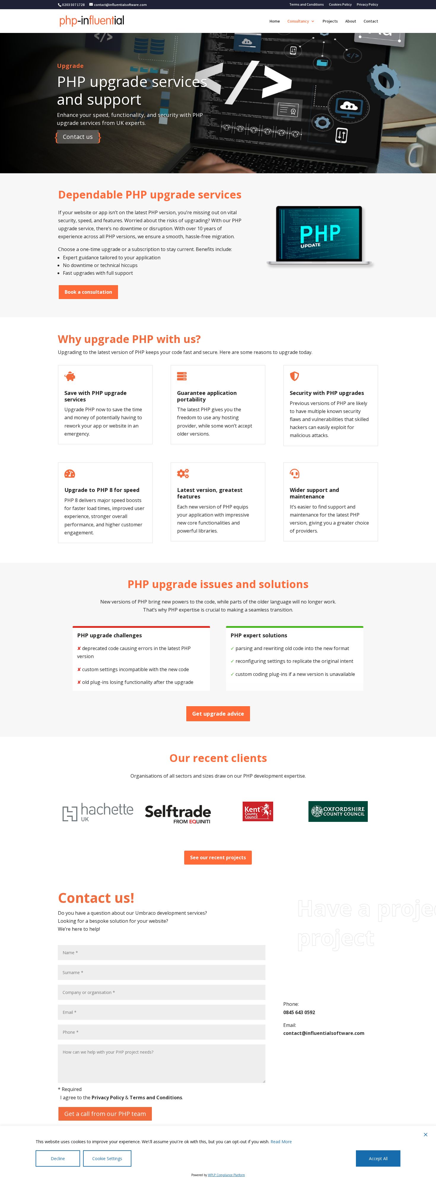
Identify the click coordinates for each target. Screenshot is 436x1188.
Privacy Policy (367, 5)
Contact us (78, 137)
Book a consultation (88, 292)
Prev (55, 814)
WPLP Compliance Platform (226, 1175)
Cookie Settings (107, 1158)
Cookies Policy (340, 5)
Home (274, 21)
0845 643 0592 (299, 1012)
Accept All (378, 1158)
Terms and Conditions (306, 5)
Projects (330, 21)
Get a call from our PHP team (105, 1114)
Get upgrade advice (218, 713)
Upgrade (70, 66)
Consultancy (298, 21)
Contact (371, 21)
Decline (58, 1158)
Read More (281, 1141)
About (350, 21)
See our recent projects (218, 857)
